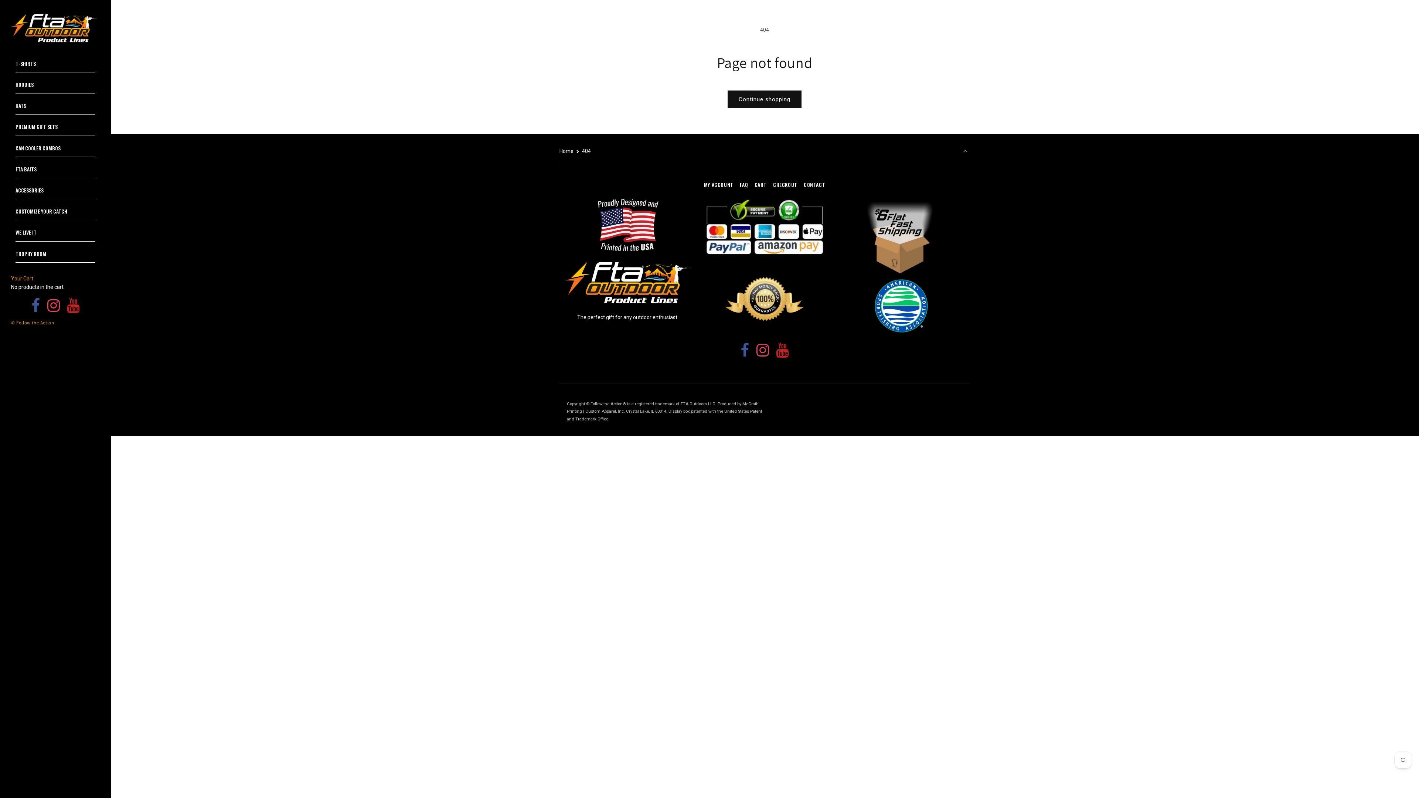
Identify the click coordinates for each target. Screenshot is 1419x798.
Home (566, 151)
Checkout (785, 184)
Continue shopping (764, 99)
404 (586, 151)
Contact (814, 184)
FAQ (744, 184)
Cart (761, 184)
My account (719, 184)
